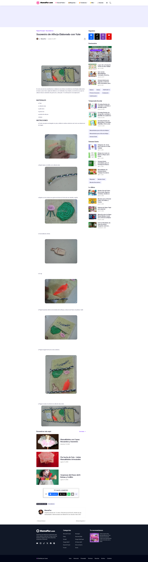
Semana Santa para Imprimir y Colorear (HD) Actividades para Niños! (104, 81)
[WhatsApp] (68, 494)
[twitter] (47, 543)
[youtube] (37, 543)
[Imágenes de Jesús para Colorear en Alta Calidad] (92, 147)
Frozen (65, 547)
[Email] (72, 494)
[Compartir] (84, 38)
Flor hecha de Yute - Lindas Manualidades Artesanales (70, 458)
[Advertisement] (74, 16)
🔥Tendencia (82, 2)
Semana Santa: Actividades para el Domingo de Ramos (103, 163)
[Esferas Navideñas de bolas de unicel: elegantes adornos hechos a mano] (92, 225)
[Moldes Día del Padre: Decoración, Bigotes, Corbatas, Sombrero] (92, 192)
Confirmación (93, 96)
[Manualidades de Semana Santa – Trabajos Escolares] (92, 171)
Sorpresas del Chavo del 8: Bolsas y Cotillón (70, 476)
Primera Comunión (94, 93)
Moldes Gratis (101, 179)
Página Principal (40, 30)
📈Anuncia (100, 2)
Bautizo (92, 89)
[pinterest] (54, 543)
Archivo (103, 558)
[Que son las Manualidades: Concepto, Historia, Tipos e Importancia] (92, 74)
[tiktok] (44, 543)
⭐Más (92, 2)
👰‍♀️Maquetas (71, 2)
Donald (65, 539)
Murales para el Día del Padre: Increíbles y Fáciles (104, 200)
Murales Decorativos (95, 182)
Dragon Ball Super (79, 539)
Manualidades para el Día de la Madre (99, 130)
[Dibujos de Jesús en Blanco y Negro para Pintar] (92, 155)
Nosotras (97, 558)
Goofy (76, 547)
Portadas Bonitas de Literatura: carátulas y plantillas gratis (104, 106)
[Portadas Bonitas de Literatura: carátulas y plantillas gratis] (92, 106)
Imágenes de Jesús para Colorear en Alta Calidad (104, 146)
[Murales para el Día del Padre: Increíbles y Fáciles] (92, 201)
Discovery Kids (78, 536)
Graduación (105, 93)
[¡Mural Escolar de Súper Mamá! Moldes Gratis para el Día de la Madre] (92, 216)
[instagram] (40, 543)
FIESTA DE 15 (106, 89)
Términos (90, 558)
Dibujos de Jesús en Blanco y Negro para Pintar (103, 154)
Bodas (98, 89)
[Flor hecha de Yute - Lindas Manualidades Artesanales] (47, 459)
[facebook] (50, 543)
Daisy (64, 536)
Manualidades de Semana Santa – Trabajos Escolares (103, 171)
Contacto (109, 558)
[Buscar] (110, 2)
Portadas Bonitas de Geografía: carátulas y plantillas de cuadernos (104, 114)
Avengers (77, 533)
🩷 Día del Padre (60, 2)
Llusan (46, 558)
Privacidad (83, 558)
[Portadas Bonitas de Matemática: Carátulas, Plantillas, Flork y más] (92, 123)
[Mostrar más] (76, 494)
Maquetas (92, 179)
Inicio (70, 558)
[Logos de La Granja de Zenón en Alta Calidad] (92, 66)
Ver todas (81, 431)
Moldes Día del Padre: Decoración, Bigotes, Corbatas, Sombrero (104, 192)
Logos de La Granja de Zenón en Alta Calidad (104, 65)
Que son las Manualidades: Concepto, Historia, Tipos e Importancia (103, 73)
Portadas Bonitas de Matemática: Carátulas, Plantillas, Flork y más (104, 122)
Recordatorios (49, 30)
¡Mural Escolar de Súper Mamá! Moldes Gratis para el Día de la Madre (104, 216)
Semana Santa (93, 136)
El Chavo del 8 (78, 542)
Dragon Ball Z (66, 542)
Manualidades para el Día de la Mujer (99, 133)
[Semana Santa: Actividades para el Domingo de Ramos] (92, 163)
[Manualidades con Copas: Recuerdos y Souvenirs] (47, 441)
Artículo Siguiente (80, 521)
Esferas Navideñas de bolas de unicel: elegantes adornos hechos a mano (104, 224)
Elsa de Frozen (66, 544)
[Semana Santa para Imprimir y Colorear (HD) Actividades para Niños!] (92, 82)
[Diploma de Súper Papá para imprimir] (92, 209)
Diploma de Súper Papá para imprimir (104, 208)
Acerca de (76, 558)
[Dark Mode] (106, 2)
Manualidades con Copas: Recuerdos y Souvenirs (70, 441)
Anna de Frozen (67, 533)
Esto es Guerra (78, 544)
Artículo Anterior (41, 521)
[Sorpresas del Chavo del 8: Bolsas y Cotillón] (47, 477)
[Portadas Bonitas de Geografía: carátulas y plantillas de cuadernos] (92, 114)
